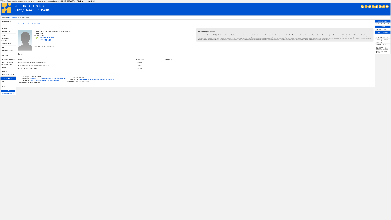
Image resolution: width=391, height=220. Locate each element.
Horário (378, 35)
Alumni (4, 68)
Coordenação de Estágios (6, 39)
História (4, 28)
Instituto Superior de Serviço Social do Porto (45, 80)
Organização (6, 31)
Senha (3, 86)
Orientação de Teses (382, 29)
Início (9, 17)
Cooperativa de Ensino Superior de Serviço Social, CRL (48, 78)
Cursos (4, 35)
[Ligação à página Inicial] (26, 12)
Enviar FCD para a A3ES (382, 24)
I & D (3, 47)
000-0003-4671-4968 (47, 37)
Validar (8, 91)
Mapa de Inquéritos (382, 37)
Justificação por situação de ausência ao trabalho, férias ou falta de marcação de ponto (383, 50)
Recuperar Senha (381, 45)
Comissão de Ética (7, 50)
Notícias (4, 25)
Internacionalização (8, 59)
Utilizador (4, 82)
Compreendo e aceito (67, 1)
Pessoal (14, 17)
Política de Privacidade (85, 1)
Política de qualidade (5, 55)
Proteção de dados (8, 74)
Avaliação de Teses (381, 42)
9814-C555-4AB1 (45, 40)
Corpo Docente (6, 44)
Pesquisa (4, 71)
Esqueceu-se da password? (8, 93)
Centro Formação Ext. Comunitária (7, 63)
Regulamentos (6, 21)
